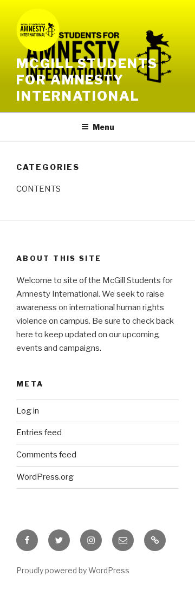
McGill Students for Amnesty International (87, 80)
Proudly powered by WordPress (72, 570)
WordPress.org (45, 477)
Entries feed (39, 432)
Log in (27, 411)
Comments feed (46, 455)
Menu (103, 127)
